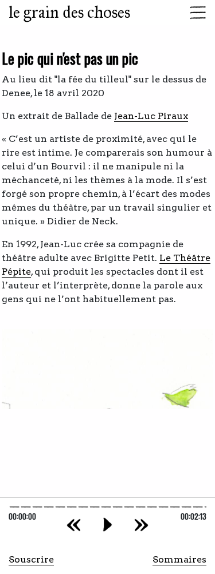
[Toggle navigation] (194, 12)
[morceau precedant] (74, 524)
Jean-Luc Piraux (151, 115)
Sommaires (179, 559)
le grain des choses (69, 12)
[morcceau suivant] (141, 524)
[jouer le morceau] (107, 524)
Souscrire (31, 559)
